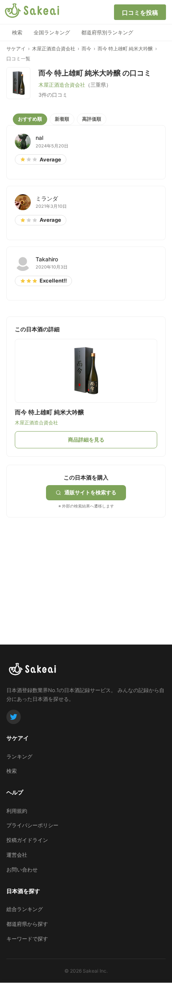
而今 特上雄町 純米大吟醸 (125, 49)
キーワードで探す (27, 938)
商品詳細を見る (86, 439)
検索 (17, 32)
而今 (86, 49)
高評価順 (91, 119)
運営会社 (16, 855)
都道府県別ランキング (107, 32)
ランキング (19, 756)
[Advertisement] (66, 567)
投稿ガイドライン (27, 840)
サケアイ (16, 49)
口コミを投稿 (140, 12)
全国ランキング (52, 32)
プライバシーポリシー (32, 825)
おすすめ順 (30, 119)
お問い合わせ (22, 869)
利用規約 (16, 811)
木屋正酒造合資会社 (53, 49)
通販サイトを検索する (90, 492)
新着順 (62, 119)
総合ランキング (24, 909)
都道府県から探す (27, 924)
